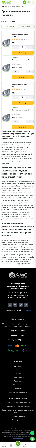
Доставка (18, 366)
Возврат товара (18, 377)
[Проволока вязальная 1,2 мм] (6, 43)
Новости (18, 388)
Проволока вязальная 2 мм (20, 61)
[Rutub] (26, 305)
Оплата (18, 373)
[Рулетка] (32, 439)
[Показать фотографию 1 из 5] (4, 46)
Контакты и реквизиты (18, 392)
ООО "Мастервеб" (18, 438)
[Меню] (33, 2)
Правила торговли (18, 416)
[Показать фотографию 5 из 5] (8, 46)
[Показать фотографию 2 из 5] (5, 46)
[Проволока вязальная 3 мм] (6, 93)
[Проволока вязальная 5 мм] (6, 118)
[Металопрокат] (18, 276)
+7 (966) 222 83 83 (18, 335)
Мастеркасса (26, 310)
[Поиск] (29, 2)
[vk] (15, 305)
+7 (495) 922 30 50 (18, 331)
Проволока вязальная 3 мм (20, 85)
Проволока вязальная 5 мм (20, 111)
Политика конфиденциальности (18, 402)
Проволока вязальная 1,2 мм (20, 35)
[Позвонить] (24, 2)
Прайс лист (18, 381)
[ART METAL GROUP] (6, 2)
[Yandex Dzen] (21, 305)
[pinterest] (10, 305)
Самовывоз (18, 370)
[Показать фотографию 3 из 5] (6, 46)
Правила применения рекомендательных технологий (18, 411)
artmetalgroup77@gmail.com (18, 340)
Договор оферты (18, 420)
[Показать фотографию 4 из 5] (7, 46)
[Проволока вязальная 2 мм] (6, 68)
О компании (18, 385)
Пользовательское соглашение (18, 406)
